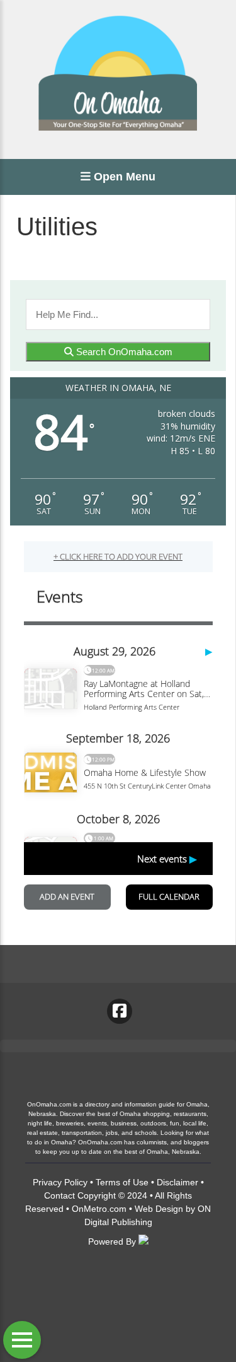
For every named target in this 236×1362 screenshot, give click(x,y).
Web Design (159, 1209)
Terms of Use (122, 1182)
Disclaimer (177, 1182)
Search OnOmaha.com (123, 351)
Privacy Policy (60, 1182)
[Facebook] (119, 1011)
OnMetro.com (99, 1209)
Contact (59, 1195)
